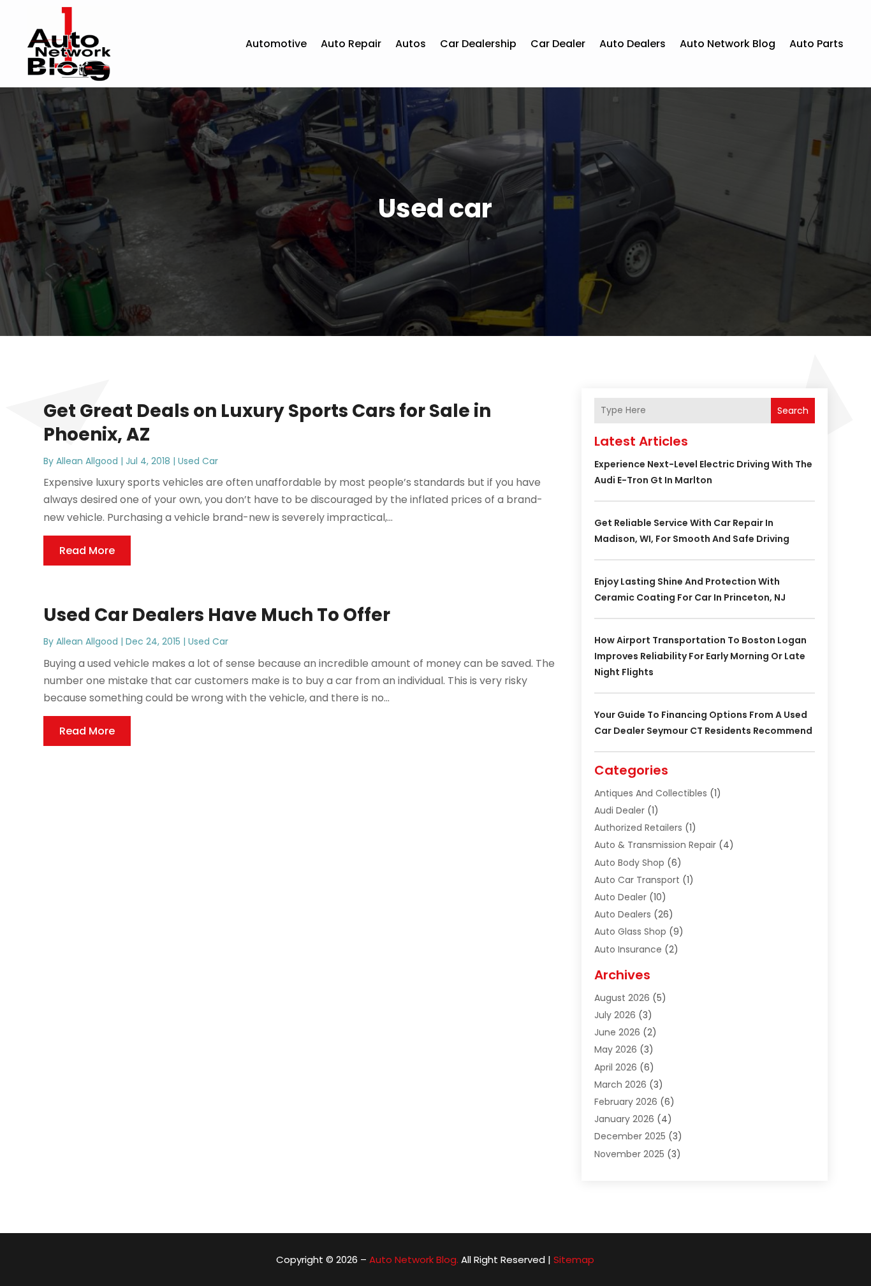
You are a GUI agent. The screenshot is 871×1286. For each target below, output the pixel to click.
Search (793, 410)
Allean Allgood (87, 461)
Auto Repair (351, 43)
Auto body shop (629, 862)
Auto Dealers (632, 43)
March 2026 (620, 1084)
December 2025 (630, 1136)
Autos (410, 43)
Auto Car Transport (637, 879)
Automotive (276, 43)
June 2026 (617, 1032)
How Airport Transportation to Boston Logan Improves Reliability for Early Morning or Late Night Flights (700, 656)
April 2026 (615, 1067)
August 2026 (622, 997)
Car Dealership (478, 43)
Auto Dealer (620, 897)
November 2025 (629, 1154)
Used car (198, 461)
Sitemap (573, 1259)
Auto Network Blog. (413, 1259)
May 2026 (615, 1049)
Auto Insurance (628, 949)
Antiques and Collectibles (650, 793)
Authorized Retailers (638, 827)
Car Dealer (558, 43)
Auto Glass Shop (630, 931)
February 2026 (625, 1101)
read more (87, 550)
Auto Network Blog (727, 43)
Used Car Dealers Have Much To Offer (216, 615)
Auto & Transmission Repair (655, 844)
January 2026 (624, 1119)
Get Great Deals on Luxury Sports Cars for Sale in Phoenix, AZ (267, 422)
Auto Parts (816, 43)
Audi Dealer (619, 810)
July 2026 (615, 1015)
